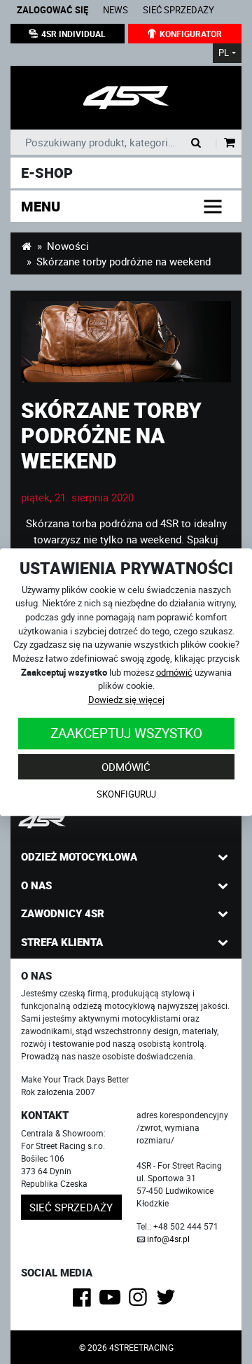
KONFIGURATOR (191, 33)
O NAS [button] (36, 885)
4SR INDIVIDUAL (73, 33)
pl (223, 53)
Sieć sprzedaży (178, 10)
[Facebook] (84, 1301)
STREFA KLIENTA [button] (62, 942)
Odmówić (126, 767)
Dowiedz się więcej (126, 699)
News (115, 10)
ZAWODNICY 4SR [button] (62, 913)
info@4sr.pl (168, 1238)
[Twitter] (168, 1301)
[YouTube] (112, 1301)
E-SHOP (47, 172)
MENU (40, 206)
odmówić (174, 672)
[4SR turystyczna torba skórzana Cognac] (126, 341)
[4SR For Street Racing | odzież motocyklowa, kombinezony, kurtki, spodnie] (26, 246)
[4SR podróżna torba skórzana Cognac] (125, 98)
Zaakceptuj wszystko (126, 733)
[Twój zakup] (230, 143)
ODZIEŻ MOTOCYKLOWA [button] (79, 856)
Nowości (68, 246)
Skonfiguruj (126, 794)
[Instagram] (140, 1301)
